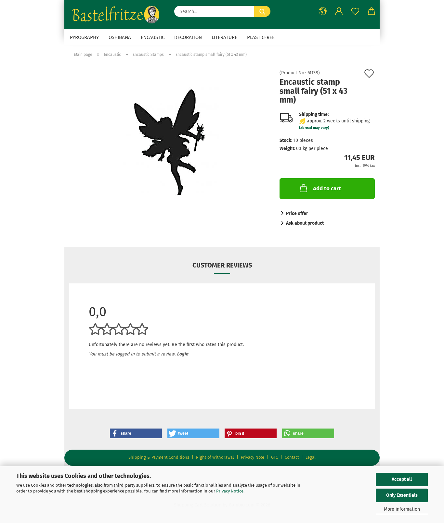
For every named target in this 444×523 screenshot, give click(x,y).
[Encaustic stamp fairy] (170, 143)
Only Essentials (402, 495)
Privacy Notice (229, 491)
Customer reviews (222, 265)
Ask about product (305, 223)
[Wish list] (355, 11)
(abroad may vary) (314, 128)
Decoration (188, 37)
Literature (224, 37)
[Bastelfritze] (116, 14)
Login (182, 354)
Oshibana (120, 37)
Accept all (402, 479)
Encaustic (152, 37)
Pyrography (84, 37)
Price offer (297, 213)
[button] (323, 11)
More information (402, 509)
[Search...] (262, 11)
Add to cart (327, 188)
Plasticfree (261, 37)
